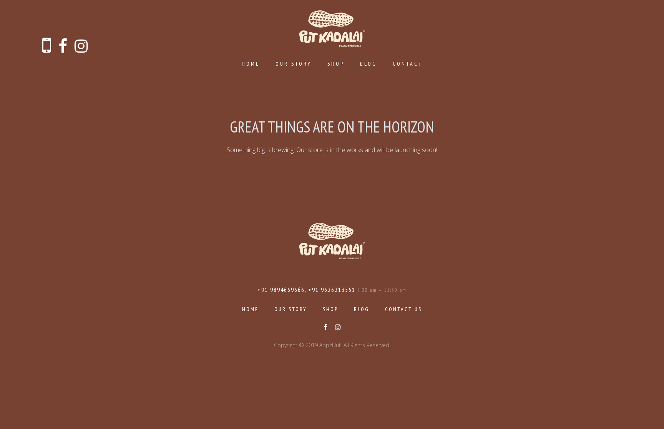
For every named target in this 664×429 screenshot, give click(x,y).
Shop (335, 63)
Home (251, 63)
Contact (408, 63)
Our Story (294, 63)
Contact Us (403, 309)
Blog (368, 63)
